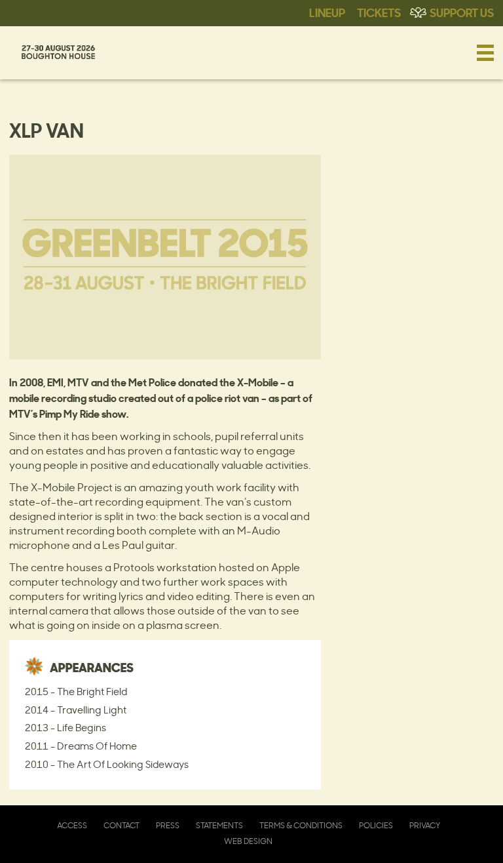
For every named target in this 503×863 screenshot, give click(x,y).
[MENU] (485, 52)
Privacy (424, 825)
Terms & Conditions (301, 825)
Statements (219, 825)
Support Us (462, 11)
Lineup (327, 11)
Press (167, 825)
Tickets (379, 11)
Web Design (248, 841)
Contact (121, 825)
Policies (376, 825)
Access (72, 825)
